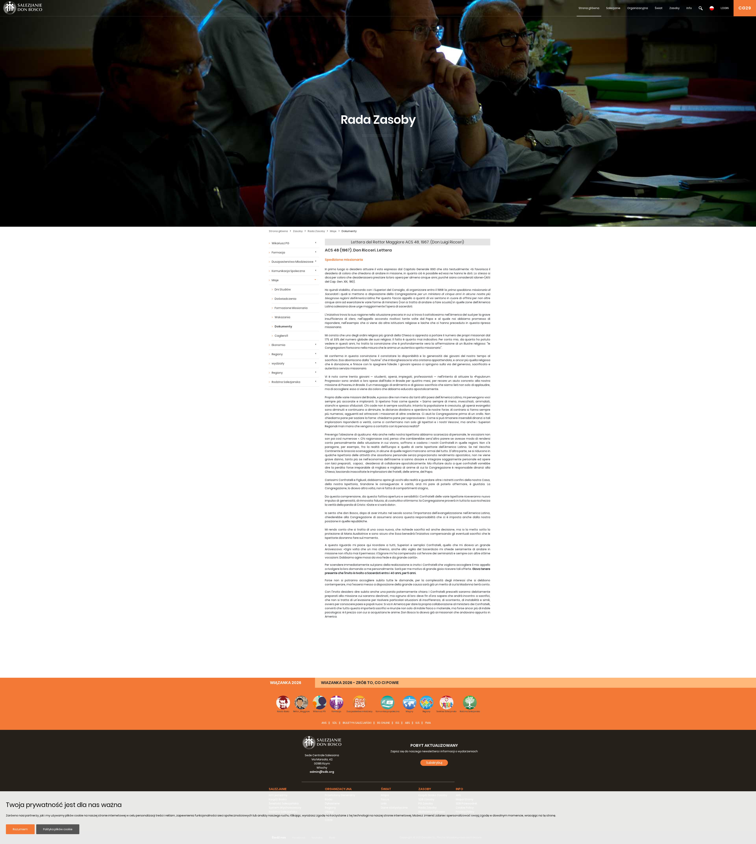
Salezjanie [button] (277, 789)
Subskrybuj (434, 762)
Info (689, 8)
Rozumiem (20, 829)
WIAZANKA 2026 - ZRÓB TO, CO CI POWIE (360, 682)
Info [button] (459, 789)
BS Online (383, 723)
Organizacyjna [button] (338, 789)
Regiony (277, 354)
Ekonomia (278, 345)
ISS (397, 723)
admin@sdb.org (322, 772)
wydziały (278, 363)
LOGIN (725, 8)
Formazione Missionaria (291, 308)
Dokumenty (349, 231)
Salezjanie (613, 8)
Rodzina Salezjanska (286, 382)
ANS (324, 723)
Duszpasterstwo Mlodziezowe (292, 262)
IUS (418, 723)
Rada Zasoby (316, 231)
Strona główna (589, 8)
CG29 (744, 8)
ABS (407, 723)
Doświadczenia (285, 299)
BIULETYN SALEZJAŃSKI (357, 723)
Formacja (278, 252)
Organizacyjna (637, 8)
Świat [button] (386, 789)
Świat (658, 8)
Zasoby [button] (424, 789)
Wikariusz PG (280, 243)
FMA (428, 723)
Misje (333, 231)
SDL (334, 723)
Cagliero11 (281, 336)
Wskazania (282, 317)
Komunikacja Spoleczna (288, 271)
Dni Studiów (283, 289)
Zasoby (674, 8)
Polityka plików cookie (57, 829)
